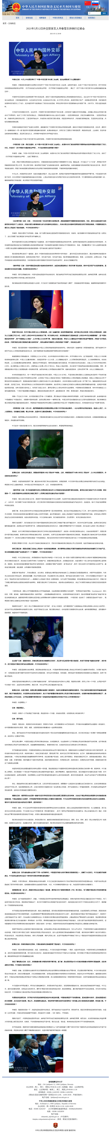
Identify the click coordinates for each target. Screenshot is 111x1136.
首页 (17, 18)
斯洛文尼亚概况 (76, 18)
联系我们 (91, 18)
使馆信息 (29, 18)
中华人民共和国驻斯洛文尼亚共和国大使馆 (51, 1130)
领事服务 (42, 18)
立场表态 (12, 23)
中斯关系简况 (58, 18)
